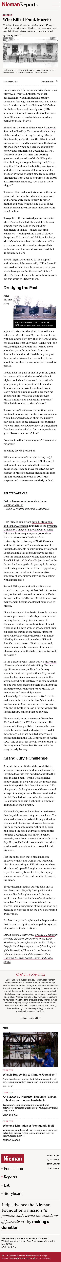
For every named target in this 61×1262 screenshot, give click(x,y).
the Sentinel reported (22, 673)
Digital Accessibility (43, 1258)
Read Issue (29, 1018)
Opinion (7, 14)
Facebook (54, 1168)
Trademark (22, 1258)
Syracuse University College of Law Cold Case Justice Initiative (30, 530)
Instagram (53, 1163)
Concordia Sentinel (45, 935)
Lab (7, 1185)
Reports (10, 1176)
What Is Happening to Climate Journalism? (30, 1074)
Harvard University (9, 1258)
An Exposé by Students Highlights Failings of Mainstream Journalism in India (29, 1098)
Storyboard (13, 1193)
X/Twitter (53, 1159)
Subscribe (53, 1155)
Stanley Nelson (13, 35)
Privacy (31, 1258)
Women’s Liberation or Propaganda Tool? (28, 1125)
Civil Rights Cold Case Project (25, 560)
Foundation (13, 1168)
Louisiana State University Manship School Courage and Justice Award (28, 958)
